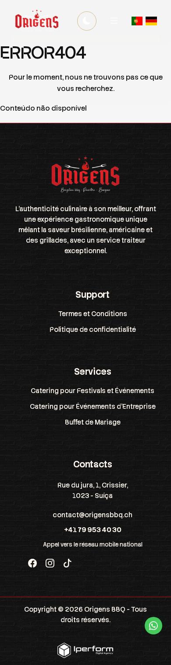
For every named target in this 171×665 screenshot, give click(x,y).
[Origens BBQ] (37, 21)
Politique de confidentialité (93, 329)
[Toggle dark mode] (86, 21)
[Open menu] (114, 21)
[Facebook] (32, 564)
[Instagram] (50, 564)
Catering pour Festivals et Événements (92, 390)
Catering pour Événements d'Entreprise (93, 406)
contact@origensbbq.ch (92, 515)
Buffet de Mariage (93, 422)
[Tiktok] (67, 564)
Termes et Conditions (92, 314)
